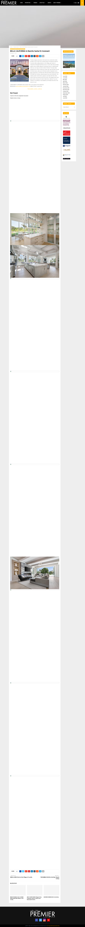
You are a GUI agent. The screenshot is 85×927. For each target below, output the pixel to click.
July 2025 (65, 96)
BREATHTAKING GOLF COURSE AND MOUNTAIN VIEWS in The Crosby (16, 898)
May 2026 (65, 79)
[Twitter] (76, 3)
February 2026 (66, 84)
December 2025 (66, 87)
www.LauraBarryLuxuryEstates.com (23, 86)
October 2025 (65, 91)
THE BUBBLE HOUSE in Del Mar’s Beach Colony (49, 878)
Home (21, 2)
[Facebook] (74, 3)
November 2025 (66, 89)
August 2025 (65, 94)
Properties (27, 2)
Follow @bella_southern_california (35, 88)
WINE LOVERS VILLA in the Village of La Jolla (21, 877)
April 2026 (65, 81)
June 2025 (65, 97)
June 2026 (65, 76)
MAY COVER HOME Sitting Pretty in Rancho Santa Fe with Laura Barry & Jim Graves (34, 898)
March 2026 (65, 82)
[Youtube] (79, 3)
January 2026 (65, 86)
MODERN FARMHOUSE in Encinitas (51, 897)
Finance (35, 2)
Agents (49, 2)
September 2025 (66, 92)
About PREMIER (56, 2)
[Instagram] (77, 3)
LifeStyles (41, 2)
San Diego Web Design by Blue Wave (53, 925)
